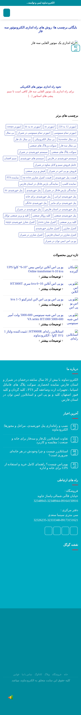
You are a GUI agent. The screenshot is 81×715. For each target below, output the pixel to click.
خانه (66, 674)
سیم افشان (10, 158)
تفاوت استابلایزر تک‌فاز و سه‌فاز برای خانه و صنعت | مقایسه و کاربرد (40, 440)
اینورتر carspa (14, 126)
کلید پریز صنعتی (68, 222)
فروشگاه (56, 674)
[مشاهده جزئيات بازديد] (10, 697)
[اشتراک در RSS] (48, 531)
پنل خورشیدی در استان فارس (60, 209)
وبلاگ (47, 674)
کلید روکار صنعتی (41, 215)
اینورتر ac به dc (33, 126)
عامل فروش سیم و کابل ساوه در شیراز (55, 165)
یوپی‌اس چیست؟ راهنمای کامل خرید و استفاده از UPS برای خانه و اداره (36, 466)
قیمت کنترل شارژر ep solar (37, 177)
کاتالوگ (38, 674)
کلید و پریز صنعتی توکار (16, 215)
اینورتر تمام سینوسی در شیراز (34, 133)
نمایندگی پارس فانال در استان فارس (39, 184)
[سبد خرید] (6, 13)
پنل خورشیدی (33, 190)
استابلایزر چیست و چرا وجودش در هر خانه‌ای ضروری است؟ (39, 453)
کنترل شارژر (69, 228)
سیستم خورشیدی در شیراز (33, 152)
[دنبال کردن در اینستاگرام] (74, 531)
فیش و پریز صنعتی (35, 171)
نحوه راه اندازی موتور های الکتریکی (40, 86)
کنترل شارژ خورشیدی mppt (20, 222)
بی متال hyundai (67, 139)
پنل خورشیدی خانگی (36, 203)
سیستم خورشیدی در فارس (62, 158)
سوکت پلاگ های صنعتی (63, 152)
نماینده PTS (13, 177)
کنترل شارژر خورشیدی (48, 228)
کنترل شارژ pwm (47, 222)
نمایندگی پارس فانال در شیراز (60, 190)
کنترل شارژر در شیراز (31, 234)
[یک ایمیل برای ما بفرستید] (65, 531)
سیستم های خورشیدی (32, 158)
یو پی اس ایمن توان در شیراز (60, 241)
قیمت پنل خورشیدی (65, 177)
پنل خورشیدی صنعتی (65, 215)
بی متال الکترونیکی (45, 139)
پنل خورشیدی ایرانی (65, 196)
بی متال (10, 133)
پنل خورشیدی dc (14, 190)
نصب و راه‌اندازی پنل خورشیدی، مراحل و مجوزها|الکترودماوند (36, 427)
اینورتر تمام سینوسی (65, 133)
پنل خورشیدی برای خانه (38, 196)
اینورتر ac (50, 126)
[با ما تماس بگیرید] (57, 531)
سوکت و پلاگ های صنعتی (43, 145)
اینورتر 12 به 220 (67, 126)
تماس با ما (27, 674)
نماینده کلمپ (69, 184)
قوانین (16, 674)
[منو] (75, 12)
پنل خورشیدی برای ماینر (63, 203)
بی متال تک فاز (23, 139)
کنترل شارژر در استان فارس (61, 234)
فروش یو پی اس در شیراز (62, 171)
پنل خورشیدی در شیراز (29, 209)
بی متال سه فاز (68, 145)
